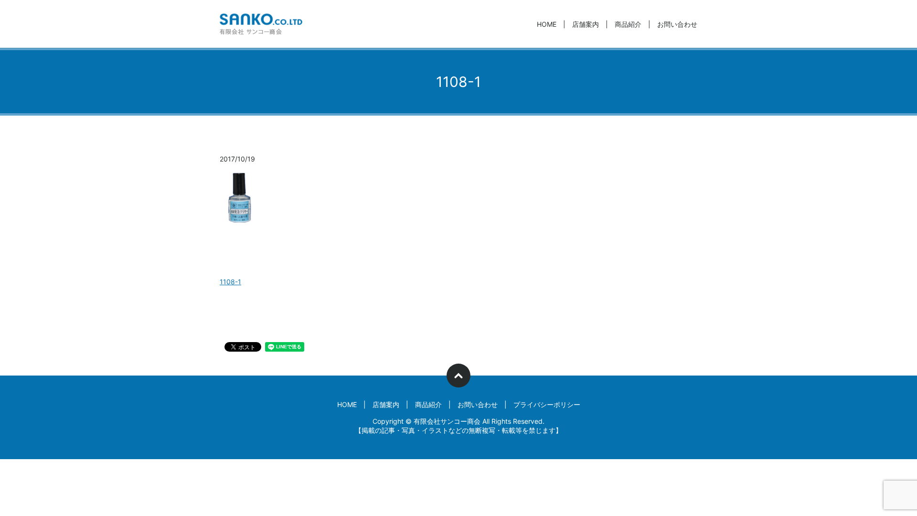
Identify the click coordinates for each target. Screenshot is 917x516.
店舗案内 (585, 24)
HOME (546, 24)
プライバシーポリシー (546, 404)
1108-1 (230, 282)
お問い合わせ (677, 24)
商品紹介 (628, 24)
